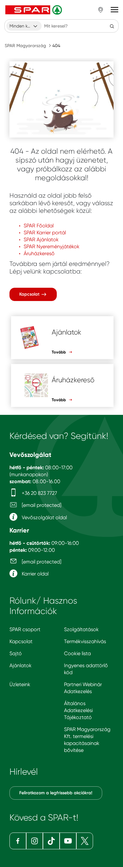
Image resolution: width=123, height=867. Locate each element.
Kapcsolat (30, 294)
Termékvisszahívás (85, 641)
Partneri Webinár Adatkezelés (83, 687)
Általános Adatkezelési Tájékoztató (78, 710)
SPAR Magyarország (25, 45)
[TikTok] (51, 841)
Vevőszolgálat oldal (43, 517)
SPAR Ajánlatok (41, 240)
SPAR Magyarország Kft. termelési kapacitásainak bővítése (87, 739)
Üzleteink (19, 684)
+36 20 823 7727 (38, 493)
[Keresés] (112, 26)
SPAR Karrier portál (45, 233)
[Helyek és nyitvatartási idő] (100, 10)
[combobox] (24, 26)
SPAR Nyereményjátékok (51, 246)
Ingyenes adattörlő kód (86, 668)
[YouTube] (68, 841)
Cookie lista (77, 653)
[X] (84, 841)
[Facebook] (17, 841)
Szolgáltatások (81, 629)
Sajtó (15, 653)
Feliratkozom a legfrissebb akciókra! (55, 793)
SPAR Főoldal (39, 226)
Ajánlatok (20, 665)
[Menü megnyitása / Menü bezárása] (114, 10)
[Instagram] (34, 841)
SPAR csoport (24, 629)
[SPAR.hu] (34, 10)
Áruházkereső (39, 253)
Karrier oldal (34, 574)
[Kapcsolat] (61, 99)
